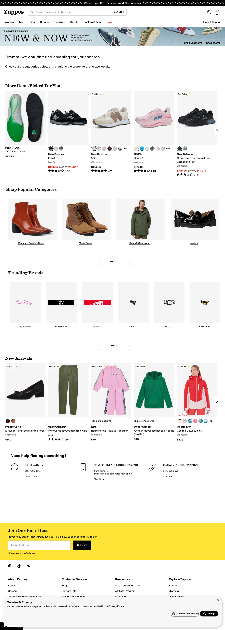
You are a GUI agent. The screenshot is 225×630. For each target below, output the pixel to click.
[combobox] (69, 12)
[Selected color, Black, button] (50, 148)
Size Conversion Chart (128, 585)
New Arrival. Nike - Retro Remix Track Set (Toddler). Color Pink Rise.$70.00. (111, 402)
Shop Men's (213, 42)
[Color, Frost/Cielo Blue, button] (147, 148)
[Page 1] (111, 261)
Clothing (174, 591)
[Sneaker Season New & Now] (112, 37)
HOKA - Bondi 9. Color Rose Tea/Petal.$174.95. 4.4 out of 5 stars (154, 132)
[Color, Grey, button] (61, 148)
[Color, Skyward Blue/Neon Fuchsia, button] (141, 148)
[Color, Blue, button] (56, 148)
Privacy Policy (116, 606)
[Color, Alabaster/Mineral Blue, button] (157, 148)
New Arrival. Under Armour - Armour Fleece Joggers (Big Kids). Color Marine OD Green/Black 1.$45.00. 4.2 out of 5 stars (68, 402)
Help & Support (212, 22)
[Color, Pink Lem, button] (195, 421)
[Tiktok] (19, 566)
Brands (173, 585)
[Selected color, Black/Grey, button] (179, 148)
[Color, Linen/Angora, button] (114, 148)
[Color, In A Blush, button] (179, 421)
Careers (12, 591)
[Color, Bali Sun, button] (206, 421)
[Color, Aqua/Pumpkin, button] (184, 148)
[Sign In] (209, 12)
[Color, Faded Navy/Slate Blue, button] (152, 148)
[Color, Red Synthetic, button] (8, 421)
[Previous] (96, 261)
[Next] (217, 130)
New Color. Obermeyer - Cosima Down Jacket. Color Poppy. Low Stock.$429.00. (197, 402)
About (11, 585)
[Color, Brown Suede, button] (13, 421)
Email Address (20, 545)
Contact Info (69, 591)
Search (119, 12)
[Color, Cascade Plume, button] (190, 421)
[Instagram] (10, 566)
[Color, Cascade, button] (200, 421)
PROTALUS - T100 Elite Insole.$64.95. (25, 124)
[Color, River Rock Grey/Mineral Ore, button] (163, 148)
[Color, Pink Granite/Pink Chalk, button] (104, 148)
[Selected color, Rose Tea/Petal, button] (136, 148)
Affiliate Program (125, 591)
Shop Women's (193, 42)
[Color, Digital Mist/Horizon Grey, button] (120, 148)
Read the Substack (129, 3)
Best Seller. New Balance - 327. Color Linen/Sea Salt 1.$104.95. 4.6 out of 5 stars (111, 132)
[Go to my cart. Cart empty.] (217, 12)
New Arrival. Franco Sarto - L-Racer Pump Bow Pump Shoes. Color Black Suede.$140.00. (25, 402)
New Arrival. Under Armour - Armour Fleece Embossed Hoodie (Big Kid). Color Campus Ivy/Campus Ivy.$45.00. (154, 402)
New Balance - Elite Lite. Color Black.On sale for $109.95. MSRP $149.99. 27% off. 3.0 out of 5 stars (68, 132)
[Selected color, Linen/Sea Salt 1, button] (93, 148)
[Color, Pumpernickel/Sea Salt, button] (109, 148)
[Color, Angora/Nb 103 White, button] (99, 148)
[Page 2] (114, 261)
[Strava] (28, 566)
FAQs (65, 585)
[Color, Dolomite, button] (184, 421)
